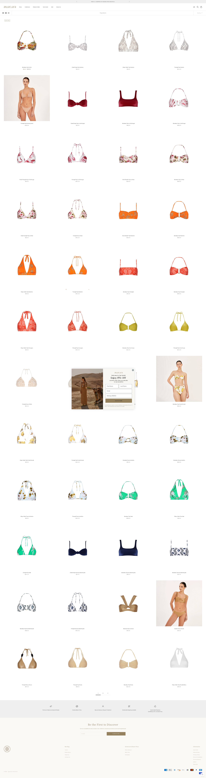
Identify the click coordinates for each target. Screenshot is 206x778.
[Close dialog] (133, 370)
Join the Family (118, 400)
